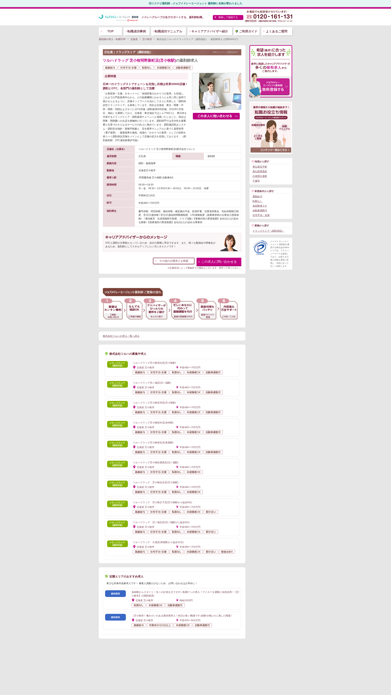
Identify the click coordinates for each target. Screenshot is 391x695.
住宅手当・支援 (261, 215)
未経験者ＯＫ (260, 205)
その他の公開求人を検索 (173, 260)
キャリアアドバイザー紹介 (209, 31)
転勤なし (257, 201)
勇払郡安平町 (260, 166)
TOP (110, 31)
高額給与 (257, 196)
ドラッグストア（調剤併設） (268, 230)
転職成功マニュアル (168, 31)
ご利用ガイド (248, 31)
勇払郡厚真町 (260, 171)
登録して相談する (228, 17)
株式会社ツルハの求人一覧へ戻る (121, 336)
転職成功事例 (136, 31)
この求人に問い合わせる (219, 261)
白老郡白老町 (260, 176)
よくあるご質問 (276, 31)
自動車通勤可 (260, 210)
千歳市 (256, 180)
